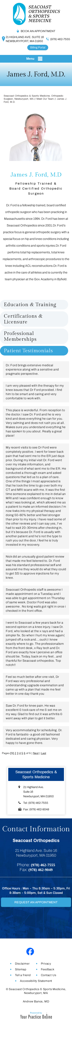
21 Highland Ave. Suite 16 (25, 39)
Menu (30, 58)
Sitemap (20, 969)
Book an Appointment (38, 31)
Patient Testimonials (28, 351)
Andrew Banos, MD (36, 1001)
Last (43, 753)
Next (36, 753)
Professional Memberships (20, 336)
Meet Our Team (45, 99)
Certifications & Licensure (23, 319)
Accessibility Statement (36, 980)
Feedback (48, 969)
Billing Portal (37, 47)
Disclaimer (22, 963)
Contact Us (48, 975)
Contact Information (36, 829)
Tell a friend (23, 975)
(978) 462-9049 (39, 809)
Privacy (46, 963)
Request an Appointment (36, 902)
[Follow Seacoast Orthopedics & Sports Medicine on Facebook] (30, 951)
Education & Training (30, 305)
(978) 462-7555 (60, 39)
